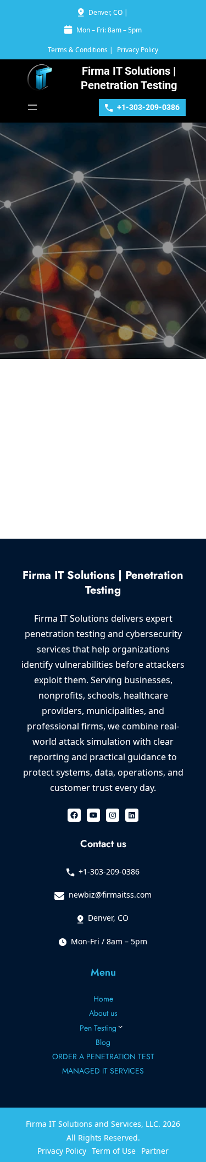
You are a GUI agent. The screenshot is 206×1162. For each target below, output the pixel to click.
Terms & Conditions (78, 49)
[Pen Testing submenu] (120, 1026)
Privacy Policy (137, 49)
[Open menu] (32, 107)
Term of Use (114, 1151)
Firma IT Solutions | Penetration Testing (103, 582)
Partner (155, 1151)
